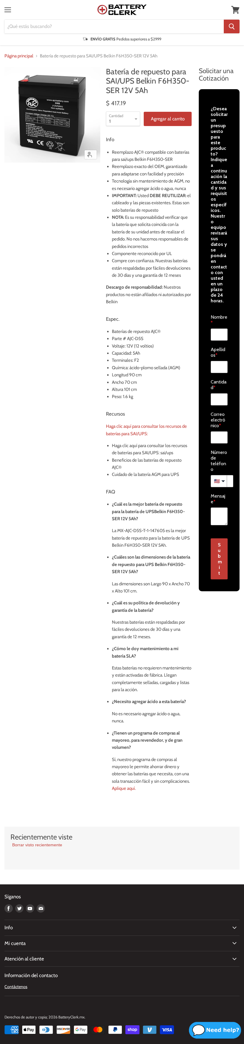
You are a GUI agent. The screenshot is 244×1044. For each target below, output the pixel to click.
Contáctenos (15, 986)
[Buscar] (232, 26)
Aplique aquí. (124, 788)
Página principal (18, 56)
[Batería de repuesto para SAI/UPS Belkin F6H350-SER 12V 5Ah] (13, 177)
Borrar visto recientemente (37, 844)
